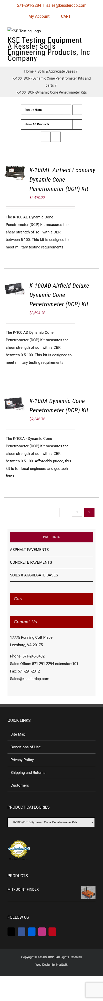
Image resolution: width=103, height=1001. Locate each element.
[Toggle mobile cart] (76, 42)
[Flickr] (32, 931)
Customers (19, 785)
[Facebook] (21, 931)
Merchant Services (18, 859)
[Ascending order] (77, 110)
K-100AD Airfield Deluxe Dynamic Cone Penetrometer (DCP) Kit (59, 295)
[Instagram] (42, 931)
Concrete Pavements (31, 562)
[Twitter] (11, 931)
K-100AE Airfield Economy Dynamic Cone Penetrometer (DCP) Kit (63, 179)
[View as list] (55, 137)
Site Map (17, 734)
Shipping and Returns (28, 772)
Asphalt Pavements (29, 549)
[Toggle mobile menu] (94, 42)
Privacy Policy (22, 760)
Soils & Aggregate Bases (34, 575)
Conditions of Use (25, 747)
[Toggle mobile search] (84, 42)
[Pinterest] (52, 931)
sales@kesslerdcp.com (65, 5)
